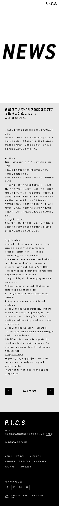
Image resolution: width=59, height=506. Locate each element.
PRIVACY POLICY (13, 482)
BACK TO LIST (29, 391)
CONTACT (25, 466)
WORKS (20, 456)
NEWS (8, 456)
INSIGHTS (35, 456)
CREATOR (25, 461)
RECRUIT (10, 466)
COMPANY (40, 461)
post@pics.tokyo (14, 219)
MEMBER (10, 461)
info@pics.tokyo (14, 354)
